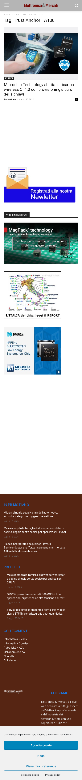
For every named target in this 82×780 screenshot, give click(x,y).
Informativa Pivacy (15, 639)
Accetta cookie (41, 745)
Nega (41, 756)
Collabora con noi (14, 652)
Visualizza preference (41, 766)
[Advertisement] (32, 132)
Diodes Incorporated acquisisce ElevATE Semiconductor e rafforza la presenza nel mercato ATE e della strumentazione (34, 547)
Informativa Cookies (16, 643)
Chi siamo (10, 660)
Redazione (10, 99)
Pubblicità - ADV (14, 647)
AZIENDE (9, 78)
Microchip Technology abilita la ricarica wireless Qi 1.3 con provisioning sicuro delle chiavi (39, 89)
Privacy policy (52, 774)
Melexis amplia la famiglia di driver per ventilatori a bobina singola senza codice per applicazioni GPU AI (36, 578)
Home (7, 14)
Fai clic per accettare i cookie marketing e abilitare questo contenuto (41, 243)
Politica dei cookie (29, 774)
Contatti (9, 656)
